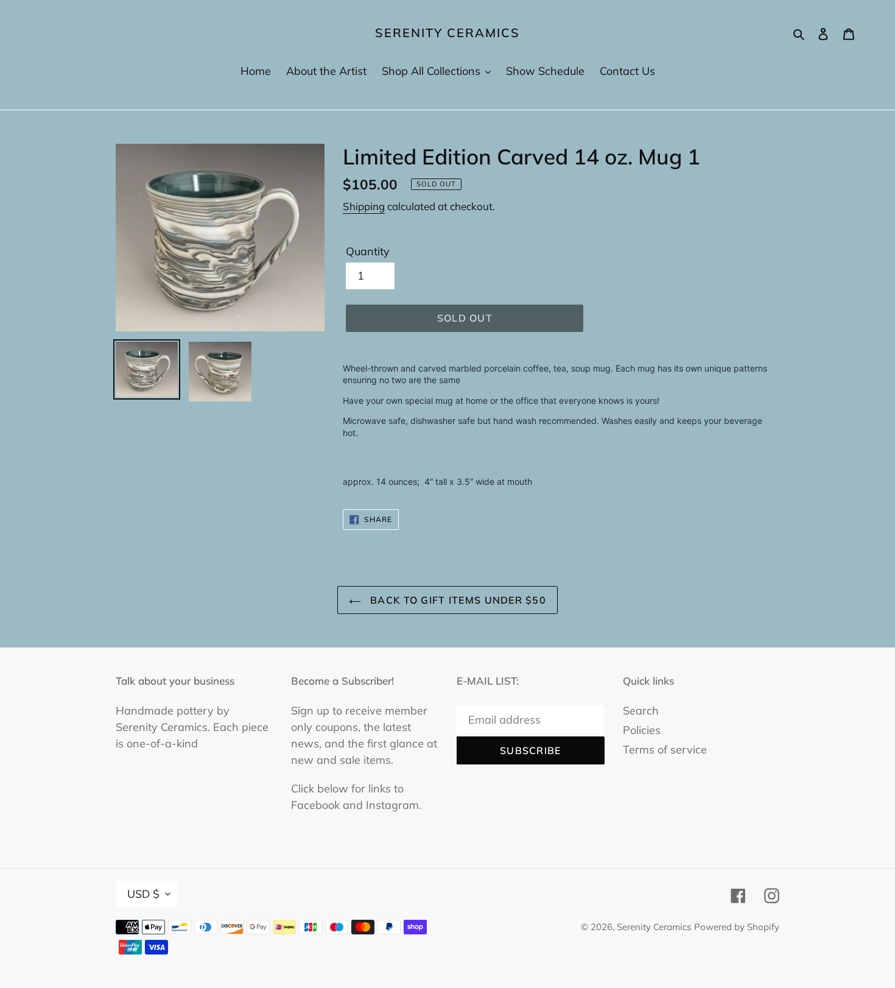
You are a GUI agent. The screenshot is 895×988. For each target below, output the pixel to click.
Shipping (364, 206)
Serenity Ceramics (447, 33)
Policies (642, 730)
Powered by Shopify (736, 927)
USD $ (143, 894)
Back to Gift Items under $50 (456, 600)
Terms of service (665, 750)
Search (641, 711)
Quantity (368, 251)
